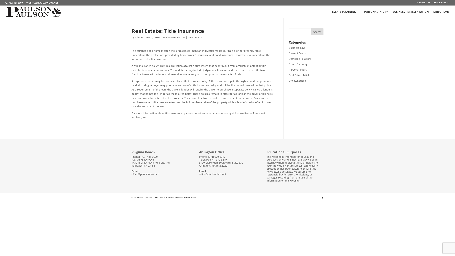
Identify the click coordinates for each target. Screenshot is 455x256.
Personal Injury (376, 12)
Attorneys (439, 3)
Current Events (298, 53)
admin (139, 37)
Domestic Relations (300, 58)
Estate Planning (344, 12)
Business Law (297, 47)
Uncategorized (297, 80)
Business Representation (410, 12)
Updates (422, 3)
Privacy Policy (190, 197)
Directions (441, 12)
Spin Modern (176, 197)
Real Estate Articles (173, 37)
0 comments (195, 37)
